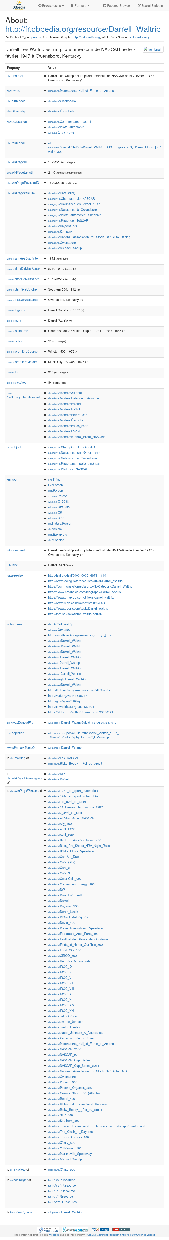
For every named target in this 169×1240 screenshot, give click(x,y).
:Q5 (55, 512)
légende (16, 310)
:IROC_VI (60, 977)
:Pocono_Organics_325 (70, 1087)
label (12, 565)
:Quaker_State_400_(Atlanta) (74, 1093)
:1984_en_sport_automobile (73, 796)
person (36, 37)
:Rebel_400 (61, 1098)
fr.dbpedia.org (139, 37)
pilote (18, 1169)
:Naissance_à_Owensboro (72, 209)
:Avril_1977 (61, 829)
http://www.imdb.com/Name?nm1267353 (76, 603)
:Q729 (56, 518)
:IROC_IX (60, 966)
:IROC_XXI (61, 1010)
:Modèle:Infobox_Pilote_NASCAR (76, 436)
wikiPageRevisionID (23, 182)
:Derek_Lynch (63, 911)
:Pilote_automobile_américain (74, 215)
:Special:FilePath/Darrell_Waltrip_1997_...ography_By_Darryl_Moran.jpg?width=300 (104, 147)
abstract (15, 75)
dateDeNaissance (23, 279)
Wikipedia (54, 1234)
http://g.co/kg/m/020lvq (64, 701)
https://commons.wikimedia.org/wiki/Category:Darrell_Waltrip (90, 586)
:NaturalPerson (60, 523)
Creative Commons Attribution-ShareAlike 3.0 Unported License (121, 1234)
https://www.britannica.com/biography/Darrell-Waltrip (84, 592)
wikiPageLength (20, 172)
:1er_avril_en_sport (67, 801)
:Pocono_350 (62, 1082)
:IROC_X (59, 994)
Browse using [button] (51, 5)
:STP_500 (60, 1115)
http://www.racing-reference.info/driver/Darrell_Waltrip (85, 581)
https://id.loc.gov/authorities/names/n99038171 (80, 712)
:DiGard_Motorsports (68, 917)
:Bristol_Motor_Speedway (71, 851)
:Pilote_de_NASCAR (68, 220)
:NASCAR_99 (63, 1054)
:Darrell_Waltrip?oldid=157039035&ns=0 (82, 722)
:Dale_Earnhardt (65, 895)
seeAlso (15, 575)
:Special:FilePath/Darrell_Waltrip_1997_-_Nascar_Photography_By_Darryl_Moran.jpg (84, 735)
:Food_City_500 (64, 950)
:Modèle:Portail (64, 409)
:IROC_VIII (61, 988)
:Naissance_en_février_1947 (74, 204)
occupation (17, 121)
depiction (15, 733)
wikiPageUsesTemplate (24, 395)
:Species (56, 540)
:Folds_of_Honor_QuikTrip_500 (75, 944)
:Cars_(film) (61, 193)
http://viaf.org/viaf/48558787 (67, 695)
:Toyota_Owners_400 (68, 1137)
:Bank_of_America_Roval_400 (74, 840)
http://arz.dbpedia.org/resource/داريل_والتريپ (79, 635)
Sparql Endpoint (152, 5)
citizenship (16, 111)
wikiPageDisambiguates (26, 778)
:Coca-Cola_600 (65, 878)
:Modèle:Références (67, 414)
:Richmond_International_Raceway (78, 1104)
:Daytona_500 (63, 226)
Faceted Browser (118, 5)
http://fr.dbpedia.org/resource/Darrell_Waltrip (83, 28)
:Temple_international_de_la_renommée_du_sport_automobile (97, 1126)
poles (14, 341)
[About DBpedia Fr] (18, 5)
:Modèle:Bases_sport (68, 425)
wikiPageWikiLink (21, 193)
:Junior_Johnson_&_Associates (75, 1032)
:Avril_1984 (61, 834)
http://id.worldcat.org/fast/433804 (71, 706)
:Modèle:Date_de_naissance (73, 398)
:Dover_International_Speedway (76, 928)
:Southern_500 (64, 1120)
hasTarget (19, 1180)
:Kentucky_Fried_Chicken (71, 1038)
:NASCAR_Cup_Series (69, 1060)
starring (17, 758)
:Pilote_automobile (66, 127)
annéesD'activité (22, 258)
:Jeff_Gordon (62, 1016)
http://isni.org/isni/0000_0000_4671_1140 (77, 575)
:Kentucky (60, 231)
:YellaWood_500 (65, 1148)
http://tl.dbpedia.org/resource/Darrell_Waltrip (79, 690)
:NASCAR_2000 (64, 1049)
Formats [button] (80, 5)
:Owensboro (62, 101)
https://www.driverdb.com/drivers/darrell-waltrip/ (81, 597)
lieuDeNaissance (22, 299)
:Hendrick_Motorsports (69, 961)
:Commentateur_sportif (69, 121)
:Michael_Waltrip (65, 248)
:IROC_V (59, 972)
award (13, 90)
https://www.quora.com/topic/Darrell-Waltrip (78, 608)
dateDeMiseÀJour (23, 268)
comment (16, 550)
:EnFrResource (61, 1191)
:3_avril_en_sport (65, 812)
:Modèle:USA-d (64, 431)
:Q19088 (58, 501)
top (13, 372)
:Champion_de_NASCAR (71, 198)
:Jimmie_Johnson (65, 1021)
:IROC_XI (60, 999)
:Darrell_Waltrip (60, 624)
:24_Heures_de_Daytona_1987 (75, 807)
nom (14, 320)
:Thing (54, 479)
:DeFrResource (61, 1180)
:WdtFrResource (62, 1202)
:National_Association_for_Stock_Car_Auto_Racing (89, 237)
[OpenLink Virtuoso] (48, 1229)
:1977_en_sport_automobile (73, 790)
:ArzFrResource (62, 1185)
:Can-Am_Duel (63, 856)
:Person (55, 485)
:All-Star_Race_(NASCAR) (72, 818)
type (12, 479)
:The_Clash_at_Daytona (70, 1131)
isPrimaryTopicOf (21, 747)
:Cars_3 (59, 873)
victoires (16, 382)
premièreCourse (22, 351)
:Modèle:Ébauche (65, 420)
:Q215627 (59, 507)
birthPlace (16, 101)
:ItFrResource (60, 1196)
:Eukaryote (57, 534)
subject (14, 447)
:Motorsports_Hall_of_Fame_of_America (82, 90)
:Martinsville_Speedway (70, 1153)
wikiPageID (17, 162)
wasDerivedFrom (21, 722)
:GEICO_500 (62, 955)
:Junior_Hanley (64, 1027)
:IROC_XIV (61, 1005)
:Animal (55, 529)
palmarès (17, 330)
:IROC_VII (60, 983)
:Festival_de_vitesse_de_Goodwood (79, 939)
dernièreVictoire (22, 289)
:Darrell (58, 779)
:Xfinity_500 (61, 1142)
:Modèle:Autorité (65, 392)
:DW (56, 773)
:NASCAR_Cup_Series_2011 (73, 1065)
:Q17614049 (61, 132)
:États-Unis (61, 111)
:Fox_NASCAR (63, 758)
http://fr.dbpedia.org (86, 37)
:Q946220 (59, 629)
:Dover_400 (61, 922)
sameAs (14, 624)
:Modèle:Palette (64, 403)
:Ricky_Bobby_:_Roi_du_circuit (75, 763)
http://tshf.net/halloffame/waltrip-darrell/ (75, 614)
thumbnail (16, 143)
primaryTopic (21, 1212)
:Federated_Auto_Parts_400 (73, 933)
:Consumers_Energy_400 (71, 884)
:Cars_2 (59, 867)
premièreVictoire (22, 361)
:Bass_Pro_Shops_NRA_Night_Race (79, 845)
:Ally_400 (60, 823)
